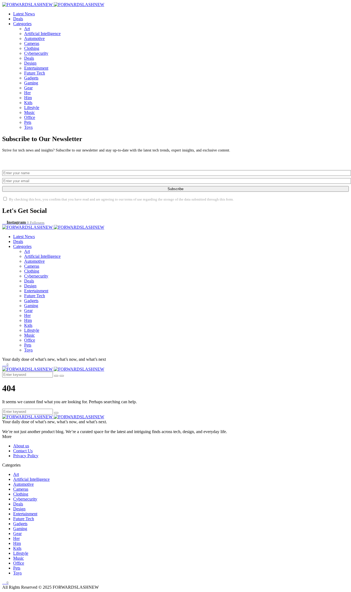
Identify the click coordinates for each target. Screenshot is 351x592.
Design (30, 63)
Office (29, 117)
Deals (18, 18)
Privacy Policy (25, 455)
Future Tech (34, 73)
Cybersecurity (36, 53)
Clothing (31, 48)
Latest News (24, 14)
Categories (22, 23)
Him (28, 97)
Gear (28, 87)
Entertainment (36, 68)
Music (29, 112)
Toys (28, 127)
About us (21, 446)
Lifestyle (31, 107)
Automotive (34, 38)
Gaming (31, 83)
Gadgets (31, 78)
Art (27, 28)
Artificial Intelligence (42, 33)
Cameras (31, 43)
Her (27, 92)
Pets (27, 122)
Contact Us (23, 450)
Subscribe (175, 189)
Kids (28, 102)
